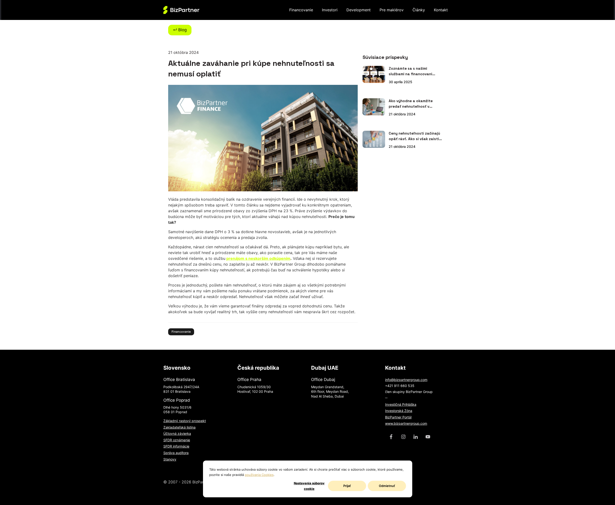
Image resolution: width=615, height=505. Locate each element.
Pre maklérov (392, 9)
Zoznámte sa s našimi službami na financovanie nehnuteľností (411, 71)
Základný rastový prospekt (184, 421)
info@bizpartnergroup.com (406, 380)
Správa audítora (176, 453)
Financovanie (301, 9)
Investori (330, 9)
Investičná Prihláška (400, 404)
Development (358, 9)
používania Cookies (259, 475)
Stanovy (169, 459)
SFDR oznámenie (176, 440)
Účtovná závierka (177, 433)
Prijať (347, 486)
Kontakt (441, 9)
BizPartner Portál (398, 417)
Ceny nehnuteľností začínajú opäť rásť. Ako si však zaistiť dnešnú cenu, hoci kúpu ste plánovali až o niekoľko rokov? (415, 136)
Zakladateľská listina (179, 427)
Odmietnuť (387, 486)
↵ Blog (180, 29)
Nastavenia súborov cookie (309, 486)
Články (418, 9)
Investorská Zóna (398, 411)
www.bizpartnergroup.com (406, 423)
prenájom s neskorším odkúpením (258, 258)
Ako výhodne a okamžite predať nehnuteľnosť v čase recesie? (411, 104)
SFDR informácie (176, 446)
